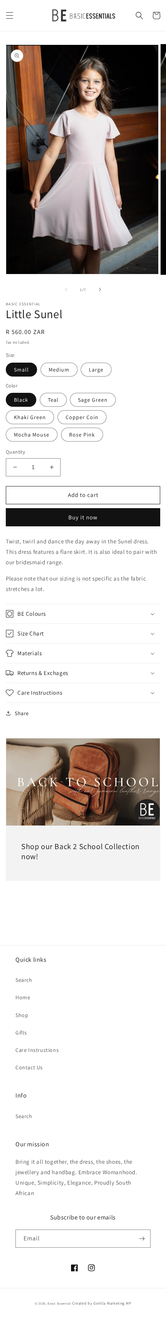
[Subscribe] (141, 1239)
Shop (21, 1015)
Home (22, 997)
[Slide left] (66, 289)
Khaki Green (30, 417)
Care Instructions (37, 1049)
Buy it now (83, 517)
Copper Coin (82, 417)
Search (23, 979)
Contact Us (29, 1067)
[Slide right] (99, 289)
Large (96, 369)
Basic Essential (59, 1303)
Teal (53, 399)
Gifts (21, 1032)
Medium (59, 369)
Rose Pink (82, 434)
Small (21, 369)
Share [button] (22, 713)
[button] (9, 15)
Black (21, 399)
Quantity (15, 452)
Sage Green (93, 399)
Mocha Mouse (31, 434)
